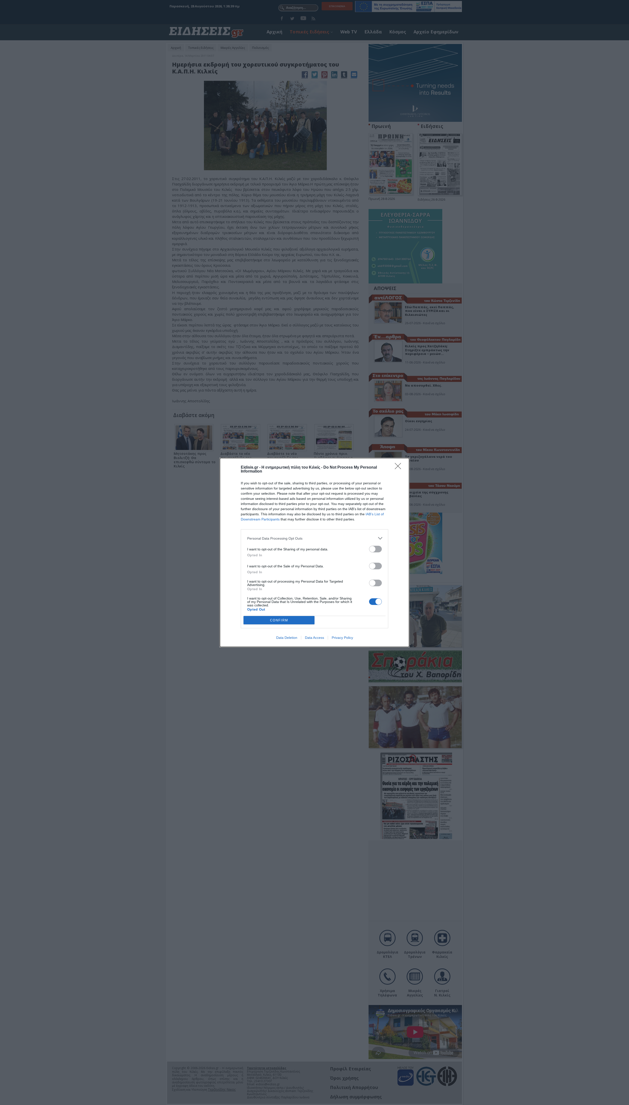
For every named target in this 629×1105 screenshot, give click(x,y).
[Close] (399, 467)
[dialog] (314, 552)
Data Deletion (286, 638)
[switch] (375, 549)
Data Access (314, 638)
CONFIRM (279, 620)
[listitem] (314, 538)
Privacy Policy (342, 638)
